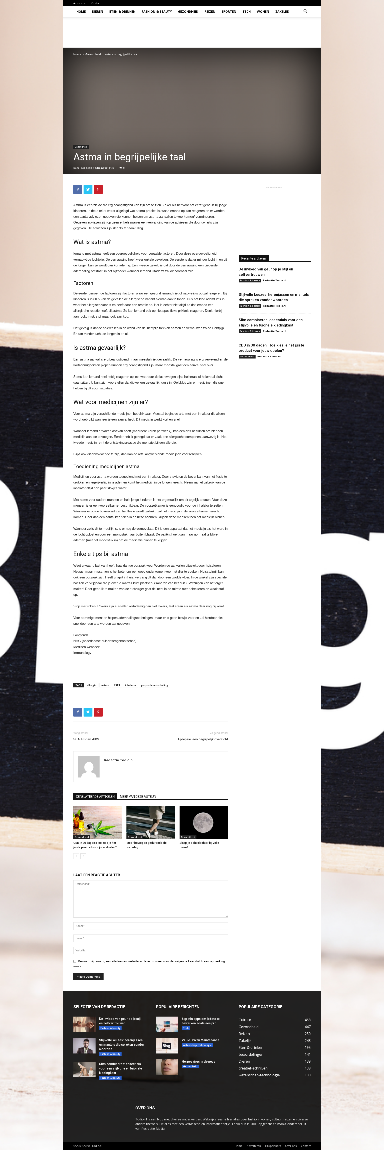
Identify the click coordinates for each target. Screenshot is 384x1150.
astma (105, 685)
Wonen (263, 11)
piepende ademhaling (154, 685)
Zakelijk (282, 11)
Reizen (209, 11)
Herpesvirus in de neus (198, 1061)
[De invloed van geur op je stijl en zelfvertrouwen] (84, 1024)
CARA (117, 685)
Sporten (229, 11)
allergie (91, 685)
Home (81, 11)
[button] (305, 12)
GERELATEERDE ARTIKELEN (95, 796)
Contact (95, 3)
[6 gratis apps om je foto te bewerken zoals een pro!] (167, 1024)
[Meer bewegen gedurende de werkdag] (150, 822)
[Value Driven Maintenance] (167, 1045)
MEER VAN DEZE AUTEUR (138, 796)
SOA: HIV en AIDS (86, 739)
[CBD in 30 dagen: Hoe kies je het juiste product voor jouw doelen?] (97, 822)
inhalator (130, 685)
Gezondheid (188, 11)
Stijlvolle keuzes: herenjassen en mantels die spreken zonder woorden (121, 1044)
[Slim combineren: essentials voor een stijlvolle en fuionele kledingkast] (84, 1069)
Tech (246, 11)
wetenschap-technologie (197, 1045)
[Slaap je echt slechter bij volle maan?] (204, 822)
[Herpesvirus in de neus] (167, 1067)
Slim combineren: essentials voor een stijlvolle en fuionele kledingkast (120, 1068)
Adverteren (80, 3)
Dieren (97, 11)
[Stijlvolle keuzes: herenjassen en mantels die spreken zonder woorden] (84, 1045)
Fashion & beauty (157, 11)
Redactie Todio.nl (92, 167)
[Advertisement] (230, 32)
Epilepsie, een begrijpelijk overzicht (203, 739)
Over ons (291, 1146)
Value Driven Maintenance (200, 1040)
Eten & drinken (122, 11)
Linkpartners (273, 1146)
